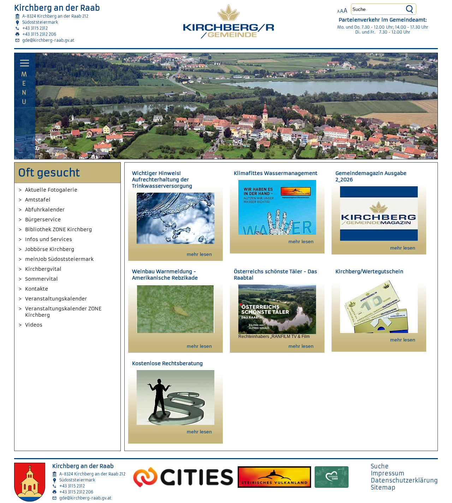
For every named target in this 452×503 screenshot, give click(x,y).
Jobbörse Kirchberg (49, 249)
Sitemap (383, 487)
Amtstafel (37, 200)
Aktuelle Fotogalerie (51, 190)
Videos (33, 325)
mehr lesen (199, 254)
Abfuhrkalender (45, 209)
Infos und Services (48, 239)
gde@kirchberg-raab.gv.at (48, 40)
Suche (380, 466)
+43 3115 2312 (35, 28)
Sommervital (41, 279)
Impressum (387, 473)
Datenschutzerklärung (404, 480)
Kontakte (36, 289)
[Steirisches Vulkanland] (274, 475)
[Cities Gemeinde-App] (183, 475)
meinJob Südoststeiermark (59, 259)
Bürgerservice (43, 219)
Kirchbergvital (43, 269)
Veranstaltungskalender (56, 299)
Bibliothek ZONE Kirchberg (58, 229)
